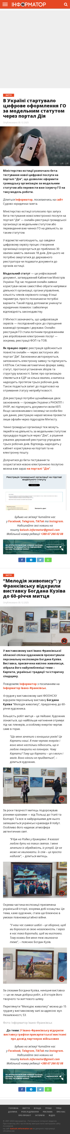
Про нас (61, 1111)
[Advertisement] (35, 49)
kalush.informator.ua (21, 1128)
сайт (59, 199)
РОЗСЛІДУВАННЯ (30, 1111)
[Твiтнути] (40, 559)
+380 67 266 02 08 (52, 534)
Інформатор (24, 199)
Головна (13, 1108)
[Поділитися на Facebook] (21, 559)
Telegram (28, 521)
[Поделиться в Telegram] (31, 1088)
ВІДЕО (52, 1115)
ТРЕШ (58, 1108)
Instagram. (56, 521)
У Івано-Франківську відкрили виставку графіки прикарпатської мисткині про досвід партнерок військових (35, 1034)
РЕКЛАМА (47, 1111)
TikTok (40, 521)
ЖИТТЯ (26, 1108)
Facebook (14, 521)
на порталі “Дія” (38, 468)
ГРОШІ (48, 1108)
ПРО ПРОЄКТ (24, 1115)
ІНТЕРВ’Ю (40, 1115)
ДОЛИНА (12, 1111)
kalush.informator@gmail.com (40, 530)
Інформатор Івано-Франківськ (24, 688)
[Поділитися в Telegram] (31, 559)
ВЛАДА (37, 1108)
